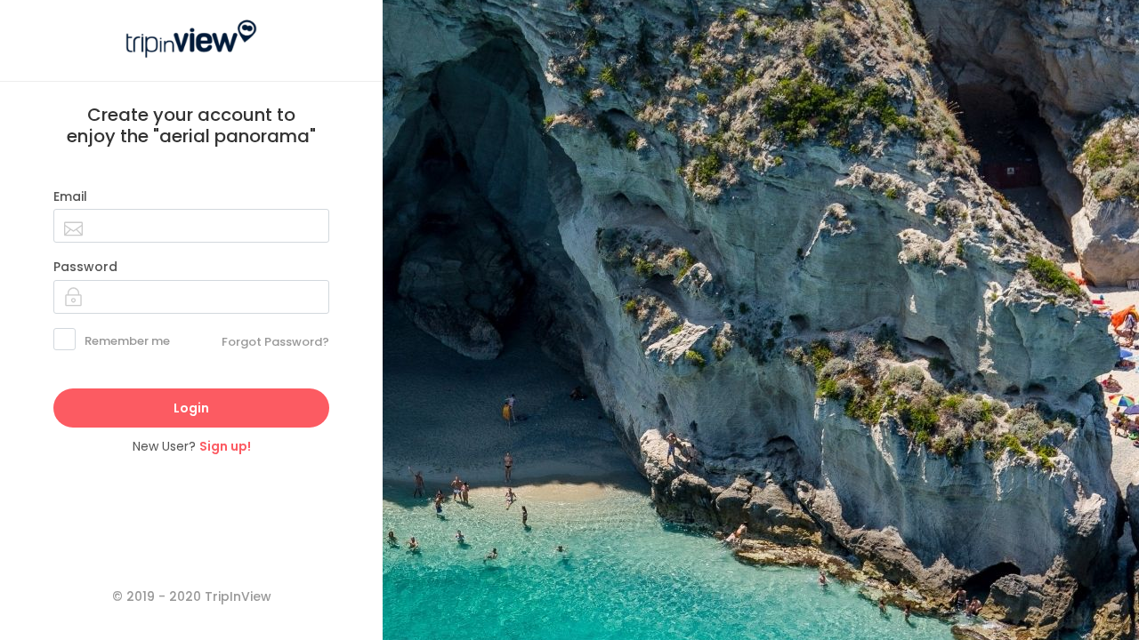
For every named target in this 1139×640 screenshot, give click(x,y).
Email (70, 196)
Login (191, 408)
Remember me (127, 340)
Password (85, 267)
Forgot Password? (275, 341)
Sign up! (225, 446)
